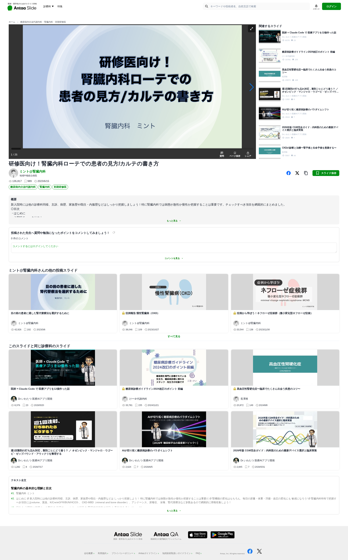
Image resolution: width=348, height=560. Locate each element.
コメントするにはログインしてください (35, 246)
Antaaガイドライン (147, 553)
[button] (306, 173)
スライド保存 (328, 173)
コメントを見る (172, 258)
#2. (13, 498)
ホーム (12, 22)
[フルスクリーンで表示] (251, 28)
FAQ (198, 553)
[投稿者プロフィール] (13, 173)
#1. (13, 493)
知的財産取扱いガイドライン (176, 553)
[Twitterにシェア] (297, 173)
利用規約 (102, 553)
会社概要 (88, 553)
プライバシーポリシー (122, 553)
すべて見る (174, 336)
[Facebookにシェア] (288, 173)
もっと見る (172, 221)
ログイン (331, 6)
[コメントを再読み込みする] (114, 232)
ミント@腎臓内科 (33, 171)
